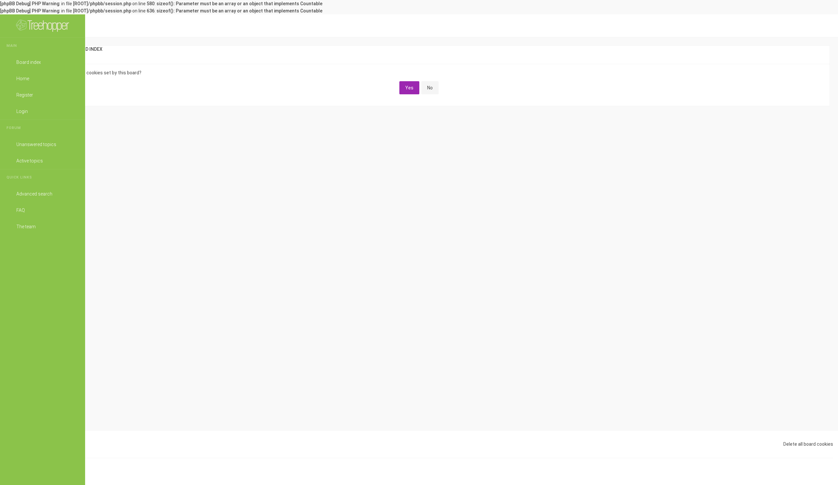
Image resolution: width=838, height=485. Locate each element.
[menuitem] (823, 48)
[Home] (43, 25)
